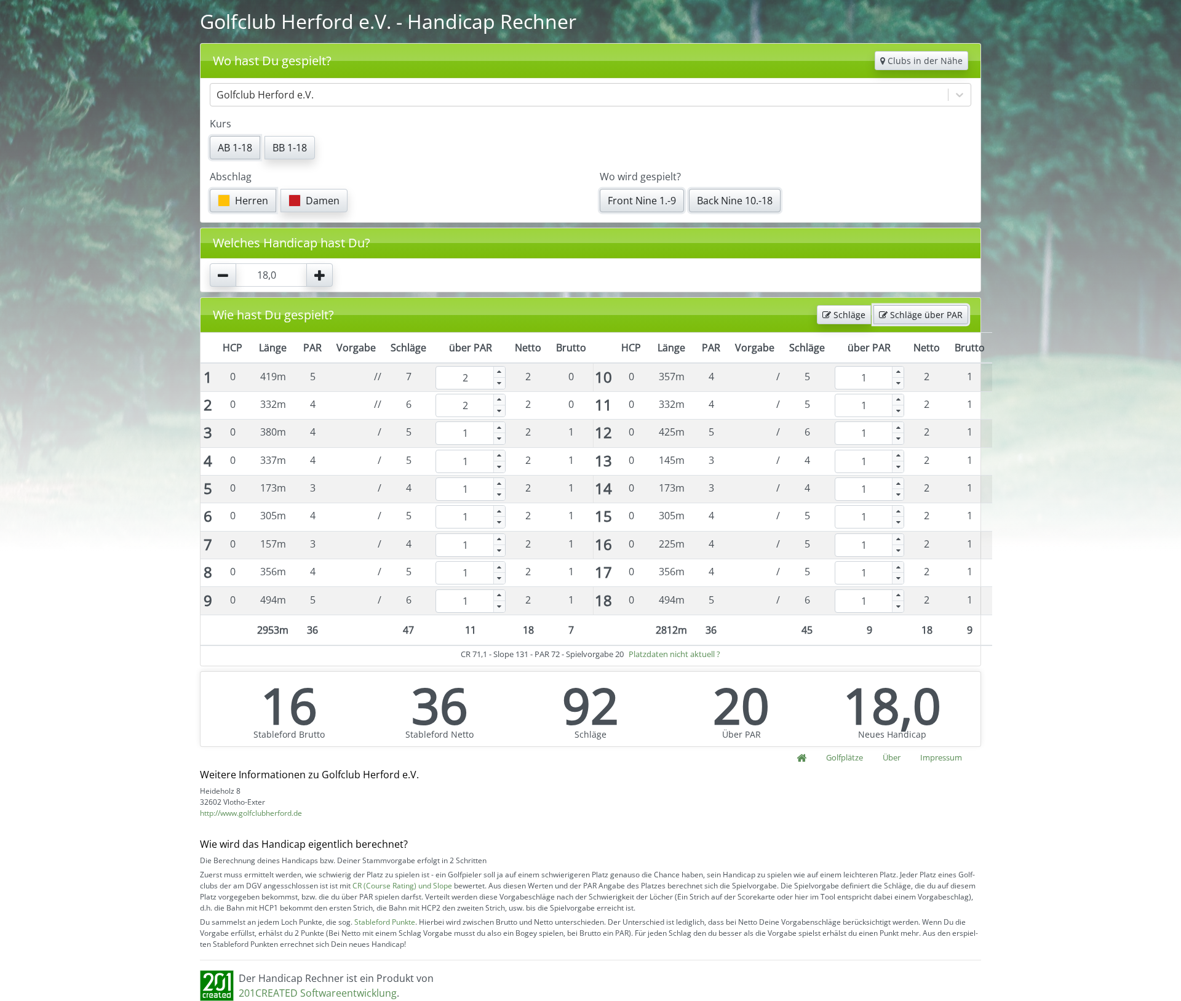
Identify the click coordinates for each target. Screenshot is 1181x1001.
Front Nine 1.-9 (642, 200)
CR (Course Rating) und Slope (402, 885)
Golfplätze (844, 757)
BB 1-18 (289, 147)
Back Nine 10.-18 (735, 200)
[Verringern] (499, 383)
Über (892, 757)
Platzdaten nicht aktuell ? (674, 654)
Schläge (848, 315)
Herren (251, 200)
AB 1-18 (235, 147)
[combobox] (218, 94)
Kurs (220, 123)
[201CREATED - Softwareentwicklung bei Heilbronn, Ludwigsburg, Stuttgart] (217, 984)
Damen (323, 200)
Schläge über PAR (925, 315)
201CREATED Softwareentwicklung (318, 993)
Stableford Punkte (384, 922)
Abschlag (231, 176)
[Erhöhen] (499, 372)
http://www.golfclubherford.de (251, 813)
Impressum (941, 757)
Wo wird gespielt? (640, 176)
